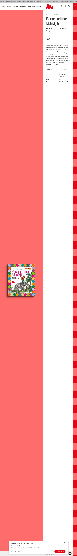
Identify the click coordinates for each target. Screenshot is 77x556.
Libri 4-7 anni (49, 14)
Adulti (29, 6)
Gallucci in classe (36, 6)
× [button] (66, 543)
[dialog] (38, 548)
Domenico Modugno (49, 30)
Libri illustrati (57, 14)
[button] (16, 551)
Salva (67, 14)
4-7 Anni (9, 6)
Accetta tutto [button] (60, 551)
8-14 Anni (15, 6)
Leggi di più (39, 547)
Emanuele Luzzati (63, 30)
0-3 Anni (3, 6)
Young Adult (23, 6)
